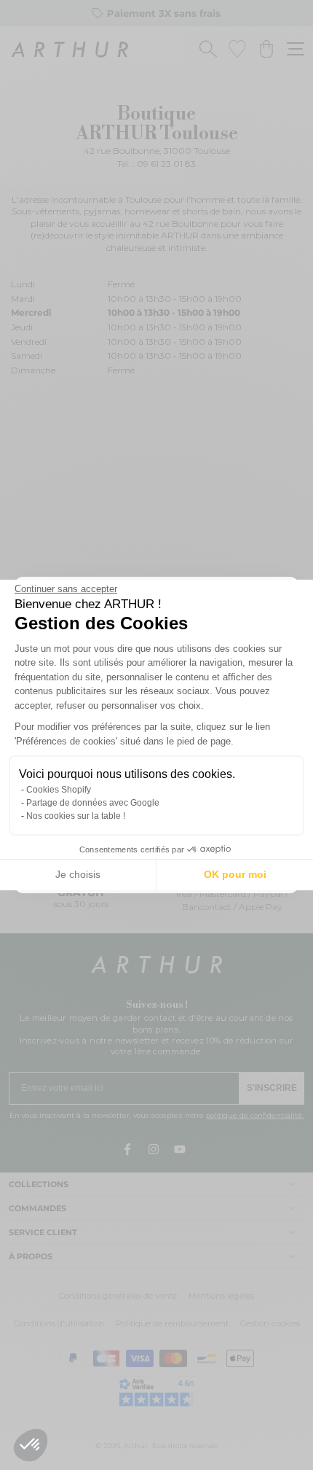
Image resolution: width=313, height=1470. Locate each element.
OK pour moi (235, 874)
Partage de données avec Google (92, 803)
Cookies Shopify (58, 790)
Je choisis (77, 874)
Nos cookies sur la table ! (75, 816)
